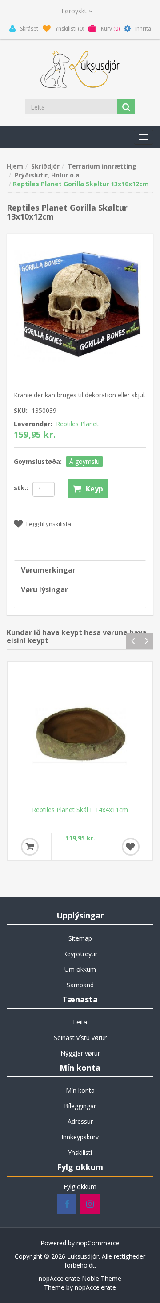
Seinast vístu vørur (80, 1037)
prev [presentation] (133, 641)
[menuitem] (80, 938)
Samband (80, 985)
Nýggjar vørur (80, 1053)
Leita (80, 1022)
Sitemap (80, 938)
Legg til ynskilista (48, 524)
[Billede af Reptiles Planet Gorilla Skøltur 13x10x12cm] (80, 306)
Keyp (94, 489)
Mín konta (80, 1090)
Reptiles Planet (77, 424)
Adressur (80, 1121)
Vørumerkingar (48, 570)
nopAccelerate (95, 1287)
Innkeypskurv (80, 1137)
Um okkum (80, 969)
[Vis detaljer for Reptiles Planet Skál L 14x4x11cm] (80, 734)
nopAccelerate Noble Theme (80, 1278)
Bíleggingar (80, 1106)
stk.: (21, 487)
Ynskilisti (80, 1152)
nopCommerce (98, 1243)
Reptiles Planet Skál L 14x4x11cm (80, 810)
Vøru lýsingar (44, 589)
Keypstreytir (80, 954)
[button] (143, 137)
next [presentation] (146, 641)
